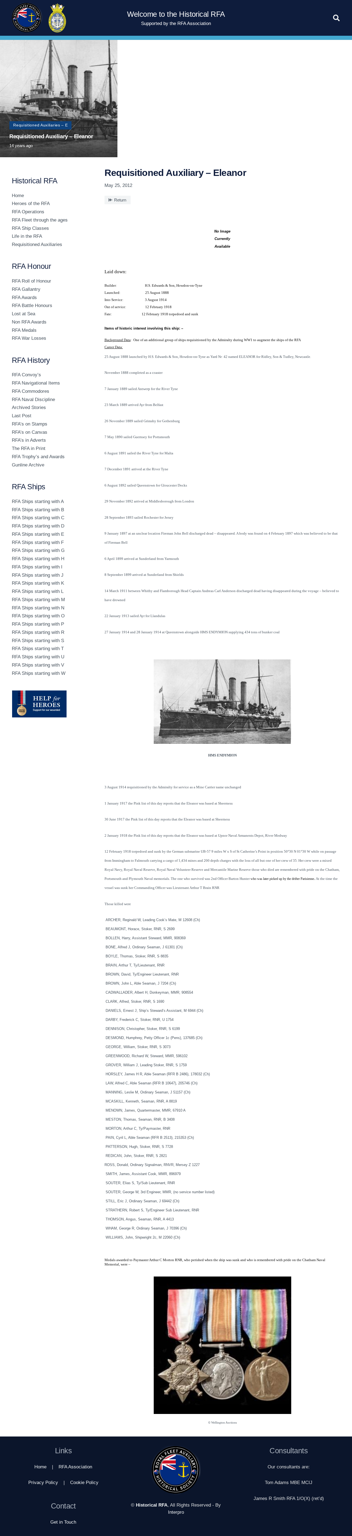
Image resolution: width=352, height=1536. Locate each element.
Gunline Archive (28, 465)
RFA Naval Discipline (33, 399)
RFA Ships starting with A (38, 501)
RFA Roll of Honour (31, 281)
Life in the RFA (27, 236)
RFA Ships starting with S (38, 640)
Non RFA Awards (29, 322)
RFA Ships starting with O (38, 615)
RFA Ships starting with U (38, 656)
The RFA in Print (28, 448)
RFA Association (75, 1466)
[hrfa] (27, 18)
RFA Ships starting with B (38, 509)
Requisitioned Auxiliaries (37, 244)
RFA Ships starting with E (38, 534)
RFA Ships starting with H (38, 558)
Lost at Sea (23, 313)
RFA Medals (24, 330)
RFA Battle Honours (32, 305)
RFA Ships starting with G (38, 550)
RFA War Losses (29, 338)
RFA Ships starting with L (38, 591)
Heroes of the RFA (31, 203)
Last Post (21, 415)
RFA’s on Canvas (29, 432)
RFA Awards (24, 297)
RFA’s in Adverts (29, 440)
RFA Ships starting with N (38, 607)
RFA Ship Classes (30, 228)
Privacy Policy (43, 1482)
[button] (336, 18)
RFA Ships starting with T (38, 648)
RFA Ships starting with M (38, 599)
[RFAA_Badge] (57, 18)
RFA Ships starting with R (38, 632)
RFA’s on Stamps (29, 424)
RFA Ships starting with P (38, 624)
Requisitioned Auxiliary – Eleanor (51, 136)
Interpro (176, 1512)
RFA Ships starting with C (38, 517)
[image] (51, 704)
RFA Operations (28, 211)
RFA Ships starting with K (38, 583)
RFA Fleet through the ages (40, 220)
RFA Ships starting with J (38, 575)
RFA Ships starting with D (38, 526)
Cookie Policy (84, 1482)
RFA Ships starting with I (37, 567)
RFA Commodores (30, 391)
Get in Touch (63, 1522)
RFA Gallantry (26, 289)
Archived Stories (29, 407)
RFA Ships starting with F (38, 542)
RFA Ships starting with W (38, 673)
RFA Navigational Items (36, 383)
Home (18, 195)
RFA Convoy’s (26, 374)
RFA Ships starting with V (38, 665)
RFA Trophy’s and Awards (38, 456)
